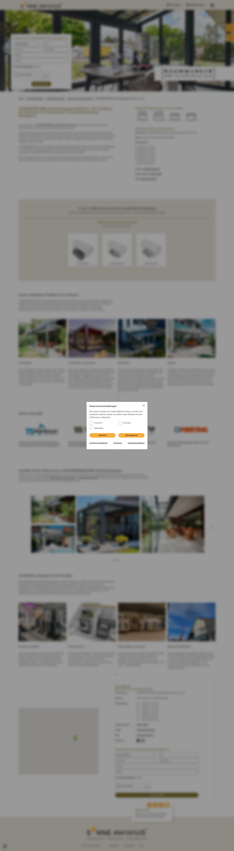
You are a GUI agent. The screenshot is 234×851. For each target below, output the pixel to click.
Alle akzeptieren (131, 435)
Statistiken (127, 423)
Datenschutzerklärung (136, 443)
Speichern (102, 435)
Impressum (117, 443)
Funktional (98, 423)
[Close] (144, 405)
